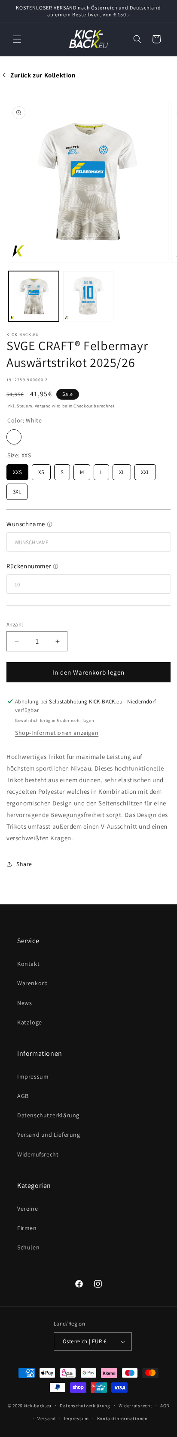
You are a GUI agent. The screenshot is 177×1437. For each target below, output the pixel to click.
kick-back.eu (38, 1405)
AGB (23, 1096)
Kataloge (29, 1022)
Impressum (33, 1076)
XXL (145, 470)
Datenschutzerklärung (48, 1115)
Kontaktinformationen (122, 1418)
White (13, 436)
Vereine (27, 1208)
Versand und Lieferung (48, 1134)
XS (41, 470)
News (24, 1003)
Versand (43, 406)
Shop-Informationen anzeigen (56, 733)
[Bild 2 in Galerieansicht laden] (88, 296)
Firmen (27, 1228)
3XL (16, 489)
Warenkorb (32, 983)
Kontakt (28, 964)
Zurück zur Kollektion (43, 75)
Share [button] (24, 864)
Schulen (28, 1247)
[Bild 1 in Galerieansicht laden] (34, 296)
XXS (17, 470)
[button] (17, 39)
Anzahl (14, 624)
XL (122, 470)
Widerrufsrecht (37, 1154)
